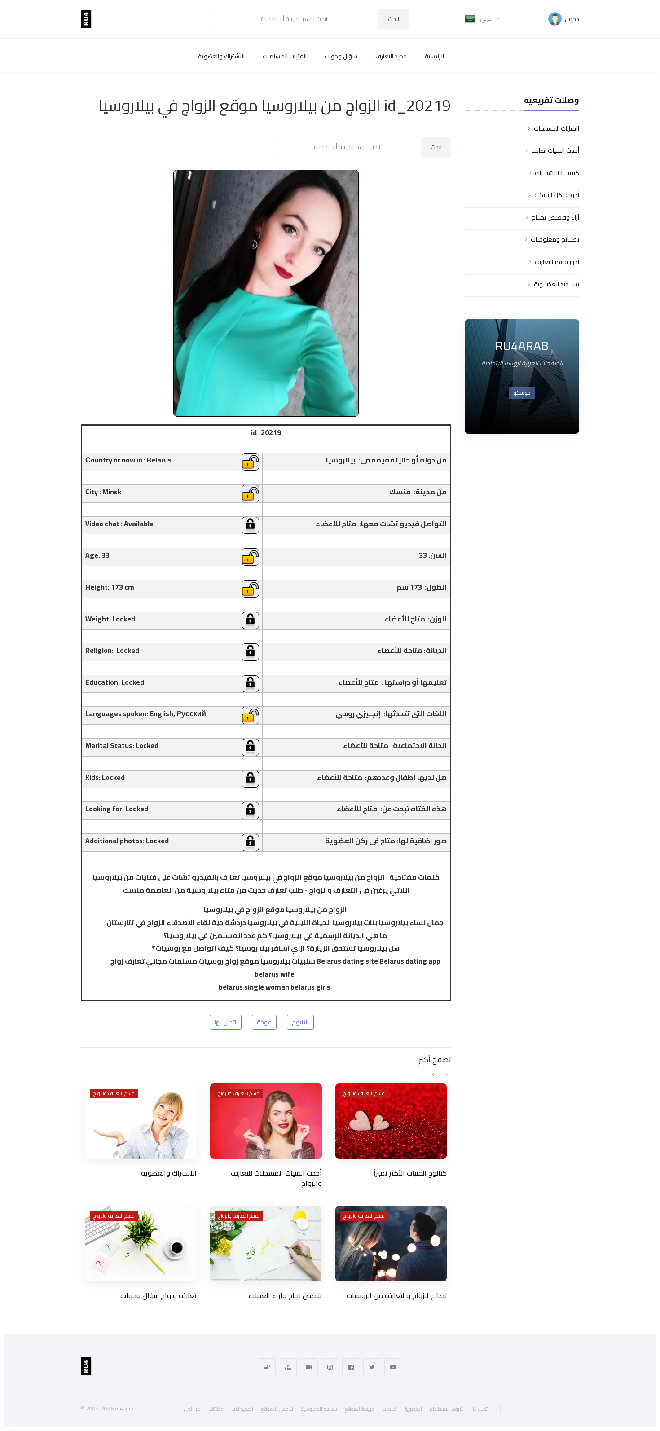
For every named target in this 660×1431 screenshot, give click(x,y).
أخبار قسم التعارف (557, 262)
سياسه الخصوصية (319, 1409)
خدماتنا (389, 1409)
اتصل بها (225, 1022)
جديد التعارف (391, 56)
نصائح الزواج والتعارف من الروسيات (397, 1295)
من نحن (192, 1409)
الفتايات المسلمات (556, 128)
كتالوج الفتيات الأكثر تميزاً (410, 1173)
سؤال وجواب (341, 56)
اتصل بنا (481, 1409)
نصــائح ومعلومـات (555, 239)
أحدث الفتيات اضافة (555, 150)
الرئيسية (434, 56)
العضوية (413, 1409)
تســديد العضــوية (556, 284)
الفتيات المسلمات (285, 56)
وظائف (216, 1409)
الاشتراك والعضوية (221, 56)
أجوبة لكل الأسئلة (556, 195)
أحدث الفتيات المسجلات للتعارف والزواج (276, 1177)
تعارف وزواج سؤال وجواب (158, 1295)
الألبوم (300, 1022)
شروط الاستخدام (447, 1409)
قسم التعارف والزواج (114, 1093)
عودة (264, 1022)
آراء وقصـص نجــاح (555, 217)
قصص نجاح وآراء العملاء (284, 1295)
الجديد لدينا (242, 1409)
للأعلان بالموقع (277, 1409)
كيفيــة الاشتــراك (557, 173)
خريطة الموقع (359, 1409)
